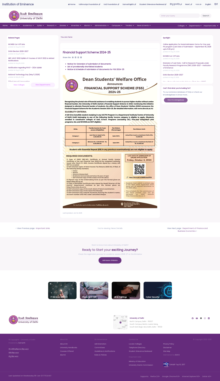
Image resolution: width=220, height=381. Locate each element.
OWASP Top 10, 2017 (177, 364)
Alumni (87, 25)
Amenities (75, 25)
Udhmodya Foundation (89, 4)
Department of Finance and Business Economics (193, 229)
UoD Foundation (111, 4)
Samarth (21, 343)
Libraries (63, 25)
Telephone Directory (137, 347)
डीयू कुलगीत (175, 4)
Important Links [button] (210, 26)
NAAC (188, 4)
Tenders (128, 25)
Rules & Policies (101, 355)
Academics (27, 25)
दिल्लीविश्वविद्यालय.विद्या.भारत (19, 349)
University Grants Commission (141, 365)
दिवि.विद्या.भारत (14, 353)
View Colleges (19, 85)
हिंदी (216, 4)
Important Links (42, 228)
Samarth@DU (129, 4)
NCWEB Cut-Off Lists (16, 44)
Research (51, 25)
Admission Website (110, 260)
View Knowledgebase (175, 100)
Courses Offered (67, 351)
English (208, 4)
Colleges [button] (181, 26)
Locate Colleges (135, 344)
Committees (100, 347)
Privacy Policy (168, 344)
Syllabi (39, 25)
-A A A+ (198, 4)
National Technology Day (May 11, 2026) (24, 74)
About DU (14, 25)
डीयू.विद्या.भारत (13, 356)
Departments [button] (194, 26)
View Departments (42, 85)
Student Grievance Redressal (152, 4)
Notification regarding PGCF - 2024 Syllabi (25, 67)
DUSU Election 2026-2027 (18, 51)
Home (72, 4)
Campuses (116, 25)
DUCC (177, 355)
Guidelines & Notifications (105, 351)
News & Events (143, 25)
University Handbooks (68, 347)
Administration (101, 25)
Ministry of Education (137, 361)
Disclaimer (167, 347)
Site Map (166, 351)
